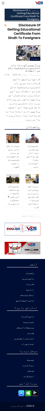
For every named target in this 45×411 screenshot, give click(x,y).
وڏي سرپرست (28, 322)
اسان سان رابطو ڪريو (24, 339)
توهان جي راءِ (28, 344)
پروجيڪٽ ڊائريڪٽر (25, 328)
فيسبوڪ (30, 360)
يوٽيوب (28, 365)
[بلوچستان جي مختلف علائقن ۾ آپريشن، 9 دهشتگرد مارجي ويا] (12, 178)
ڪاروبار (30, 284)
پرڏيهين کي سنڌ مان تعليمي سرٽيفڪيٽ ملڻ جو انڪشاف (24, 67)
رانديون (30, 290)
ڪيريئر (30, 333)
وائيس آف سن (28, 317)
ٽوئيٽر (30, 371)
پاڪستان (35, 58)
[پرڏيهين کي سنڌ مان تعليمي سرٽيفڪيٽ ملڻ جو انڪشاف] (28, 53)
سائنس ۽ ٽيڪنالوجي (25, 301)
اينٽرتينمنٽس (27, 295)
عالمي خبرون (28, 279)
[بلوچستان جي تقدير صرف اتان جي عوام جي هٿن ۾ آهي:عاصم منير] (32, 138)
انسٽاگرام (29, 377)
